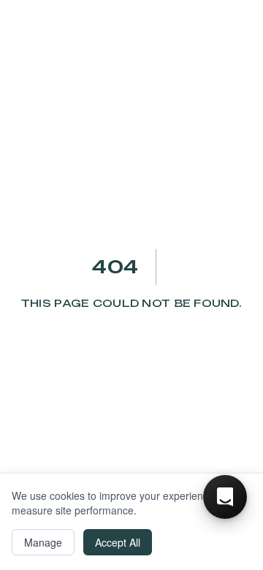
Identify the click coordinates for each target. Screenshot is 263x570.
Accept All (117, 542)
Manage (43, 542)
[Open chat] (225, 497)
